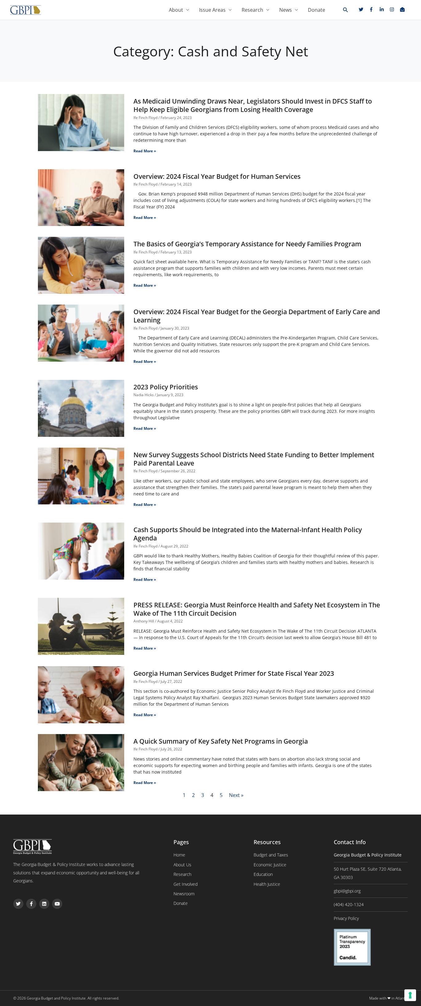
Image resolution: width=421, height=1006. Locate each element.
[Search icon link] (345, 10)
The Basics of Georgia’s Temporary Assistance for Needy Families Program (247, 244)
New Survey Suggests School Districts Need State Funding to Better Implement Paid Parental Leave (253, 458)
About (176, 9)
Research (252, 9)
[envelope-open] (403, 9)
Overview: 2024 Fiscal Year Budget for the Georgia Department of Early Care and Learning (256, 315)
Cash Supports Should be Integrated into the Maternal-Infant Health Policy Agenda (247, 533)
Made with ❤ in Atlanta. (388, 998)
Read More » (144, 151)
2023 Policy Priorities (165, 387)
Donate (316, 9)
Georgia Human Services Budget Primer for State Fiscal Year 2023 (233, 673)
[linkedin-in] (384, 9)
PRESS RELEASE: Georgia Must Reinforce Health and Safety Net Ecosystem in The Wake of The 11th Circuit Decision (256, 609)
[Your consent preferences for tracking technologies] (410, 995)
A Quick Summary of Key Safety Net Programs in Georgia (220, 741)
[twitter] (363, 9)
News (285, 9)
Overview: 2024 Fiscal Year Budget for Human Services (216, 176)
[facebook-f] (373, 9)
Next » (236, 795)
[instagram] (394, 9)
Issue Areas (212, 9)
